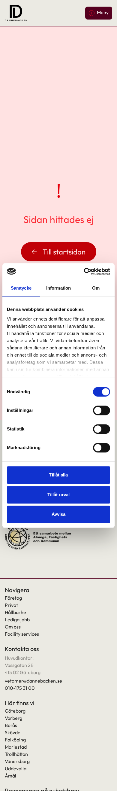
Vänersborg (17, 761)
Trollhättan (16, 754)
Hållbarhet (16, 612)
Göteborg (15, 710)
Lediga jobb (17, 619)
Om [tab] (96, 288)
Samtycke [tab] (21, 288)
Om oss (13, 626)
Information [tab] (58, 288)
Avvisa (59, 514)
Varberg (13, 718)
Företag (13, 597)
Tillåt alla (58, 474)
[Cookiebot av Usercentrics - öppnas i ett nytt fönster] (84, 271)
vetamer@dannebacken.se (33, 680)
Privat (11, 605)
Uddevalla (15, 768)
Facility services (22, 633)
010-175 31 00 (20, 688)
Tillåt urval (58, 494)
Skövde (12, 732)
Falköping (15, 739)
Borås (11, 725)
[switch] (101, 410)
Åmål (10, 775)
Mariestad (16, 746)
